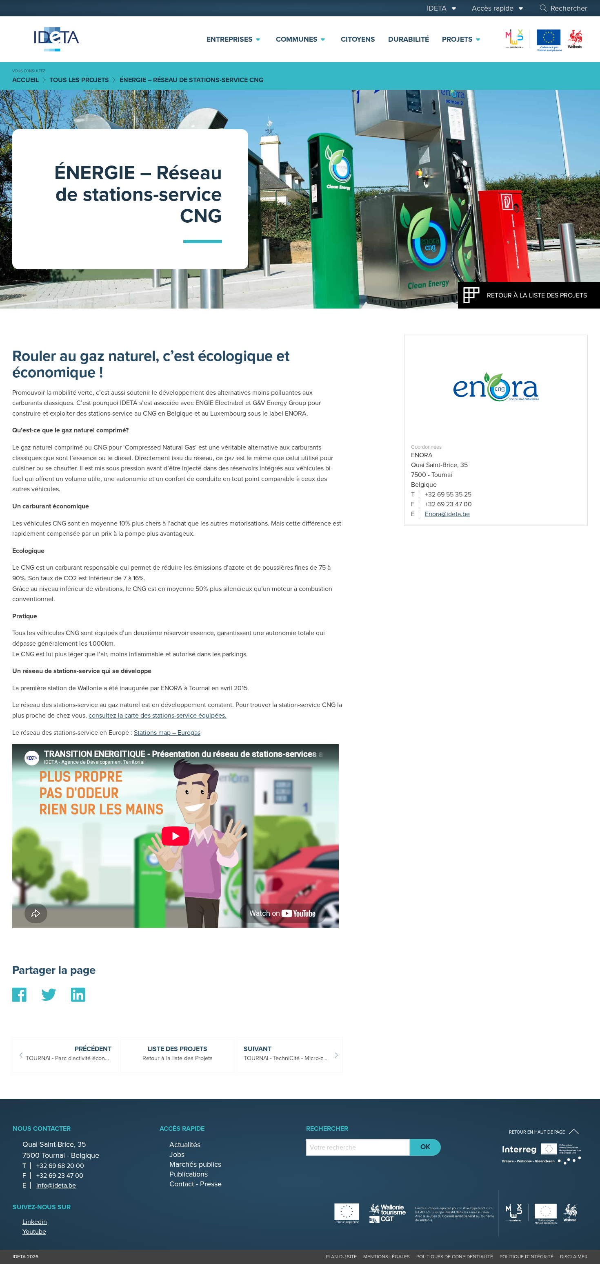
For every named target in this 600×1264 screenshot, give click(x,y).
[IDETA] (55, 39)
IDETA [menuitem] (439, 8)
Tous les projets (79, 80)
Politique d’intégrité (526, 1256)
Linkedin (34, 1221)
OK (425, 1146)
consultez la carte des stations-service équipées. (158, 715)
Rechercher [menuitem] (569, 8)
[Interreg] (541, 1154)
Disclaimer (573, 1256)
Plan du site (341, 1256)
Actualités (184, 1144)
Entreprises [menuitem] (231, 39)
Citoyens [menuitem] (358, 39)
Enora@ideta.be (447, 514)
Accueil (25, 80)
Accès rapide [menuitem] (495, 8)
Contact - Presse (195, 1184)
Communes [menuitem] (298, 39)
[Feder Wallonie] (541, 1213)
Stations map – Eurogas (167, 732)
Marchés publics (195, 1164)
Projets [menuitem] (458, 39)
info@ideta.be (56, 1185)
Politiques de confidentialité (454, 1256)
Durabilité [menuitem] (408, 39)
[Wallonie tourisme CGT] (414, 1213)
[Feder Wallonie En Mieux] (544, 38)
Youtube (34, 1231)
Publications (188, 1174)
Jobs (176, 1154)
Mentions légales (386, 1256)
